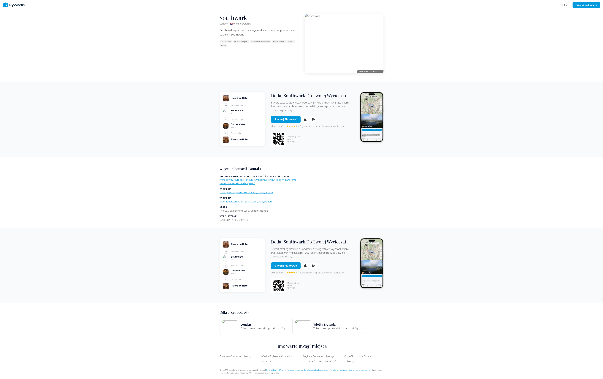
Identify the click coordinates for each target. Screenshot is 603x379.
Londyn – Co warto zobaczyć (319, 361)
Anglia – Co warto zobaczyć (318, 356)
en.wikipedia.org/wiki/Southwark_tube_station (246, 201)
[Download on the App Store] (305, 119)
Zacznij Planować (286, 119)
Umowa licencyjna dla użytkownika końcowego (308, 370)
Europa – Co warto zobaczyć (236, 356)
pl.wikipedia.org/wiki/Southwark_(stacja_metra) (246, 192)
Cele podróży (271, 370)
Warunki (282, 370)
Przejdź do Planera (586, 5)
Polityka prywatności (338, 370)
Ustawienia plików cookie (359, 370)
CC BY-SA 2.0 (376, 71)
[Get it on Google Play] (313, 119)
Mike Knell (363, 71)
